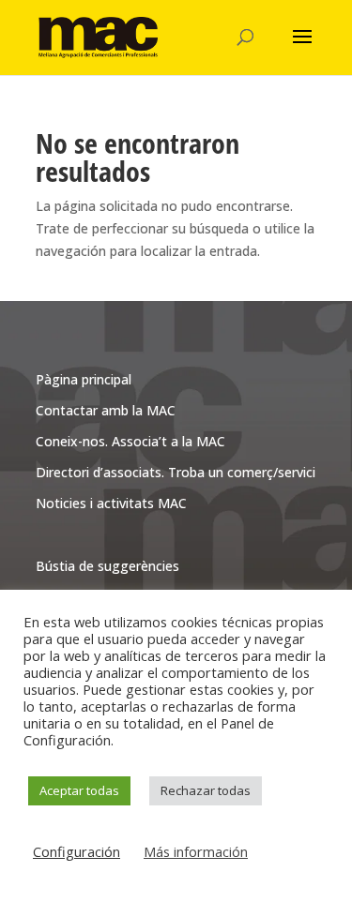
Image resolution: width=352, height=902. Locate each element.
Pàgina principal (83, 379)
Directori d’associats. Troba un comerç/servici (175, 472)
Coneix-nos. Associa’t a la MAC (130, 441)
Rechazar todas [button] (206, 790)
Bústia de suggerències (107, 566)
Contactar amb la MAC (106, 410)
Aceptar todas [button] (79, 790)
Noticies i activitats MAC (111, 503)
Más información (196, 851)
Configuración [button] (76, 851)
